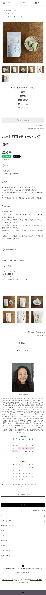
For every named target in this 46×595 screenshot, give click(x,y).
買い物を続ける (39, 335)
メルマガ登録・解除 (9, 568)
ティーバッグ (18, 17)
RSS (17, 568)
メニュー (9, 3)
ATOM (23, 568)
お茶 (15, 10)
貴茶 (9, 17)
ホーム (3, 10)
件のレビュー (7, 160)
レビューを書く (24, 350)
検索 (24, 3)
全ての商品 (11, 13)
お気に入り (24, 108)
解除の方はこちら (39, 510)
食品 (9, 10)
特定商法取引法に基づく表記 (34, 568)
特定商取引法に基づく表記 (36, 128)
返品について (40, 125)
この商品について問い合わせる (34, 332)
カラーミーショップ (7, 580)
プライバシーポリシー (23, 572)
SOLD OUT (24, 120)
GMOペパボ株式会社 (36, 580)
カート (39, 3)
